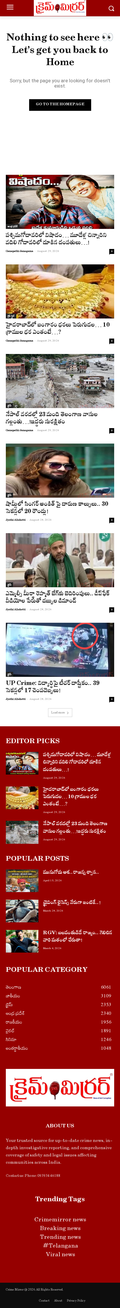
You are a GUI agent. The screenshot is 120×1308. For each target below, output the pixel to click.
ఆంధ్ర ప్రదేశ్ (13, 226)
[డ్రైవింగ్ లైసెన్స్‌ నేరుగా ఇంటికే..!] (22, 911)
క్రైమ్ (9, 405)
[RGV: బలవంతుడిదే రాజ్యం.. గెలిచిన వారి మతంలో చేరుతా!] (22, 941)
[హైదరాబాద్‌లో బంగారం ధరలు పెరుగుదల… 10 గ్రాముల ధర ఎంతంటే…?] (60, 291)
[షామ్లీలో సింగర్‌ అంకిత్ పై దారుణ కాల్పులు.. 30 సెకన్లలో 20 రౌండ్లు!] (60, 471)
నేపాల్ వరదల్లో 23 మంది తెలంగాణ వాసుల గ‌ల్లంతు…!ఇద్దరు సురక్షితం (52, 419)
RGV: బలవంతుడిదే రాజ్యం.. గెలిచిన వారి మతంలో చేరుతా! (77, 937)
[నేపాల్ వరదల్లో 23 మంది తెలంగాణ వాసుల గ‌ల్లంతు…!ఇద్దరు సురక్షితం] (60, 381)
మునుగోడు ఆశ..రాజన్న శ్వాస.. (71, 873)
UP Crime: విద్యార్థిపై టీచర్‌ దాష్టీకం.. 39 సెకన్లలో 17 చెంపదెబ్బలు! (53, 688)
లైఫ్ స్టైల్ (11, 315)
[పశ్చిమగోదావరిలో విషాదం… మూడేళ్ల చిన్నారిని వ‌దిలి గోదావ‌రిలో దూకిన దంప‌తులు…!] (60, 202)
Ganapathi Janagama (19, 251)
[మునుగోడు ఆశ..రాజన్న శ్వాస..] (22, 880)
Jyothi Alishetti (16, 520)
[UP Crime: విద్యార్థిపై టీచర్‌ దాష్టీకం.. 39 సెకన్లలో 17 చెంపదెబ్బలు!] (60, 650)
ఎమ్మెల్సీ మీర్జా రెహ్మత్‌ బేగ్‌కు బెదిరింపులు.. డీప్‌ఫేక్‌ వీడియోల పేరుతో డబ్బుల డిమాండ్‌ (58, 598)
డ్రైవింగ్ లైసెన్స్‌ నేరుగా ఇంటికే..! (72, 903)
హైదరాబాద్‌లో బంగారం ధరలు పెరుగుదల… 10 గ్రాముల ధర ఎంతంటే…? (58, 329)
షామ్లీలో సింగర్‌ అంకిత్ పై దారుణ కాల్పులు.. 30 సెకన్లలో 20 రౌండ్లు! (57, 509)
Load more (58, 712)
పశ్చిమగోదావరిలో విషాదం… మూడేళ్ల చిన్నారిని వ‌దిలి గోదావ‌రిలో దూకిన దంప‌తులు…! (56, 240)
